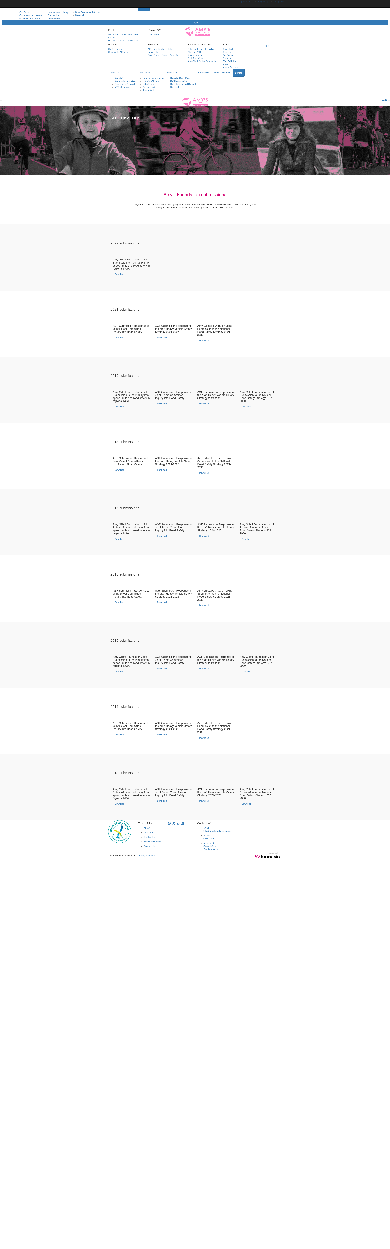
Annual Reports (230, 67)
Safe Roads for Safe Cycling (201, 48)
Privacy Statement (147, 855)
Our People (228, 55)
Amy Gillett (228, 48)
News (225, 64)
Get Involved (54, 15)
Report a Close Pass (180, 77)
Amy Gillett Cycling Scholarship (202, 61)
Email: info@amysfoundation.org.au (217, 829)
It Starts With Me (151, 80)
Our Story (24, 12)
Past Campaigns (195, 58)
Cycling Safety (115, 48)
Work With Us (229, 61)
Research (80, 15)
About (147, 827)
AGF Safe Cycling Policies (160, 48)
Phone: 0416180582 (209, 837)
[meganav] (246, 1)
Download (119, 274)
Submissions (54, 18)
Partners (227, 58)
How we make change (58, 12)
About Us (227, 51)
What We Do (150, 832)
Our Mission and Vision (31, 15)
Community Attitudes (118, 51)
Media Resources (221, 72)
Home (266, 45)
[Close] (389, 100)
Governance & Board (30, 18)
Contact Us (203, 72)
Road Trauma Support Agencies (163, 55)
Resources (171, 72)
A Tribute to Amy (122, 87)
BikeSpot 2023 (195, 51)
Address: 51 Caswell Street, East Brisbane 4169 (212, 846)
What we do (144, 72)
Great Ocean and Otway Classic (123, 40)
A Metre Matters (195, 55)
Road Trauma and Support (88, 12)
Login (195, 22)
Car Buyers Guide (178, 80)
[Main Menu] (1, 100)
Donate (238, 72)
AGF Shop (154, 34)
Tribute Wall (148, 90)
